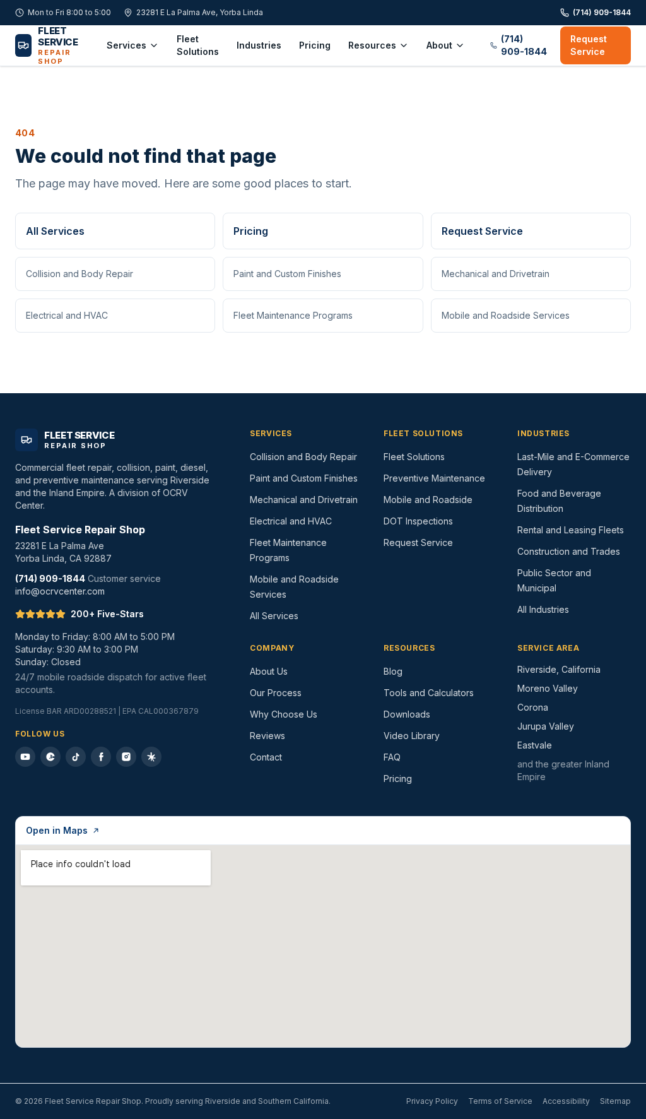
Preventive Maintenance (434, 478)
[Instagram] (126, 757)
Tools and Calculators (429, 692)
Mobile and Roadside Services (506, 315)
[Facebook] (101, 757)
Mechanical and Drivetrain (495, 273)
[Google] (50, 757)
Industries (259, 45)
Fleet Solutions (198, 45)
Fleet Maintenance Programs (293, 315)
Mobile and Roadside (428, 499)
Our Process (276, 692)
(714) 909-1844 (602, 12)
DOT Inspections (418, 521)
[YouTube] (25, 757)
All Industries (543, 609)
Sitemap (615, 1101)
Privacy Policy (432, 1101)
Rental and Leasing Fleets (570, 529)
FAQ (392, 757)
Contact (266, 757)
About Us (269, 671)
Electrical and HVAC (67, 315)
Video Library (412, 735)
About (439, 45)
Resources (372, 45)
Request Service (588, 45)
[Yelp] (151, 757)
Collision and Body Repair (79, 273)
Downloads (407, 714)
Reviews (267, 735)
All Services (55, 231)
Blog (393, 671)
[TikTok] (76, 757)
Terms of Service (500, 1101)
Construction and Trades (568, 551)
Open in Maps (57, 830)
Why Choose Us (283, 714)
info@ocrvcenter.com (60, 591)
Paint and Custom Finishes (287, 273)
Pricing (315, 45)
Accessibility (566, 1101)
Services (126, 45)
